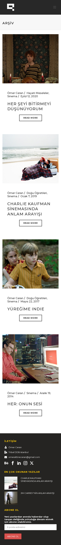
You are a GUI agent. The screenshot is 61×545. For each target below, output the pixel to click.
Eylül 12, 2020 (29, 96)
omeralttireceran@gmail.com (24, 457)
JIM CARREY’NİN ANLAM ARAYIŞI (37, 493)
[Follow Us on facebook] (13, 463)
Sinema (12, 96)
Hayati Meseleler (38, 93)
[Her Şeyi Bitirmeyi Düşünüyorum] (30, 58)
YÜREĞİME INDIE (25, 309)
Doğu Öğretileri (37, 193)
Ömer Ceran (15, 93)
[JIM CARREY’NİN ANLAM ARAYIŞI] (10, 498)
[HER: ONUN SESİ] (30, 358)
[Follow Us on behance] (6, 463)
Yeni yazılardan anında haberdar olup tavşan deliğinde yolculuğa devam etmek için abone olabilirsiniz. (28, 519)
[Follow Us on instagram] (25, 463)
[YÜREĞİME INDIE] (30, 263)
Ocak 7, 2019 (28, 196)
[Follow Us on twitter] (32, 463)
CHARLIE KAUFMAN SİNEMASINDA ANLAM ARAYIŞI (28, 208)
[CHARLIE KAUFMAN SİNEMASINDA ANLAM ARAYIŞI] (30, 158)
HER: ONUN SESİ (24, 404)
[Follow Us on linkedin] (19, 463)
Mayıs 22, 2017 (29, 301)
